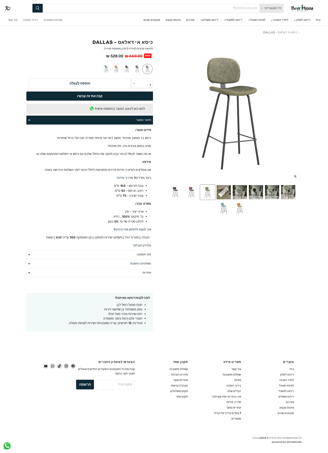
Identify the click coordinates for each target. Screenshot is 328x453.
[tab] (89, 120)
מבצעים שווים (152, 20)
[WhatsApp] (52, 366)
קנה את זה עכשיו (89, 96)
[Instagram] (66, 366)
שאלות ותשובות (53, 20)
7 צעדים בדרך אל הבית (227, 413)
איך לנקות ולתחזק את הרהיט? (132, 229)
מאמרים (236, 418)
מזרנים (190, 20)
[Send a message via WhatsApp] (7, 446)
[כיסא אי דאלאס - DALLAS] (288, 192)
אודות (237, 380)
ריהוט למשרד (233, 20)
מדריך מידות (125, 178)
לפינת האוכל (257, 20)
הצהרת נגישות (179, 385)
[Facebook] (73, 366)
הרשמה (85, 384)
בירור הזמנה (30, 20)
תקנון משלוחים (179, 391)
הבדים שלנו (234, 391)
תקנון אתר (182, 396)
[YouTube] (45, 366)
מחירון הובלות (142, 245)
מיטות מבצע (173, 20)
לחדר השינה (280, 20)
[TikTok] (59, 366)
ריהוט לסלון (303, 20)
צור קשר (12, 20)
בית (318, 20)
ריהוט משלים (210, 20)
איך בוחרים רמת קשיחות (226, 396)
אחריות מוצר (233, 407)
